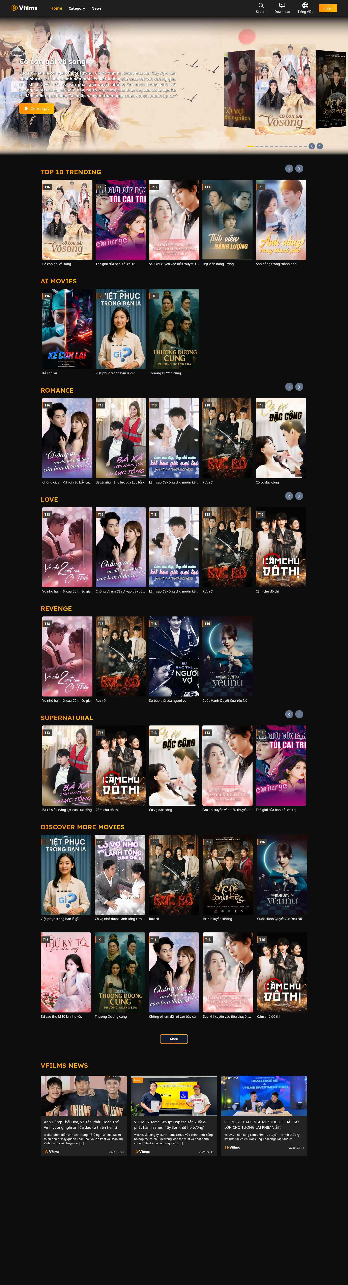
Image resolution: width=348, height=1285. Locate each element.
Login (328, 8)
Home (56, 8)
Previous (289, 169)
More (174, 1039)
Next (299, 169)
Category (77, 8)
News (96, 8)
